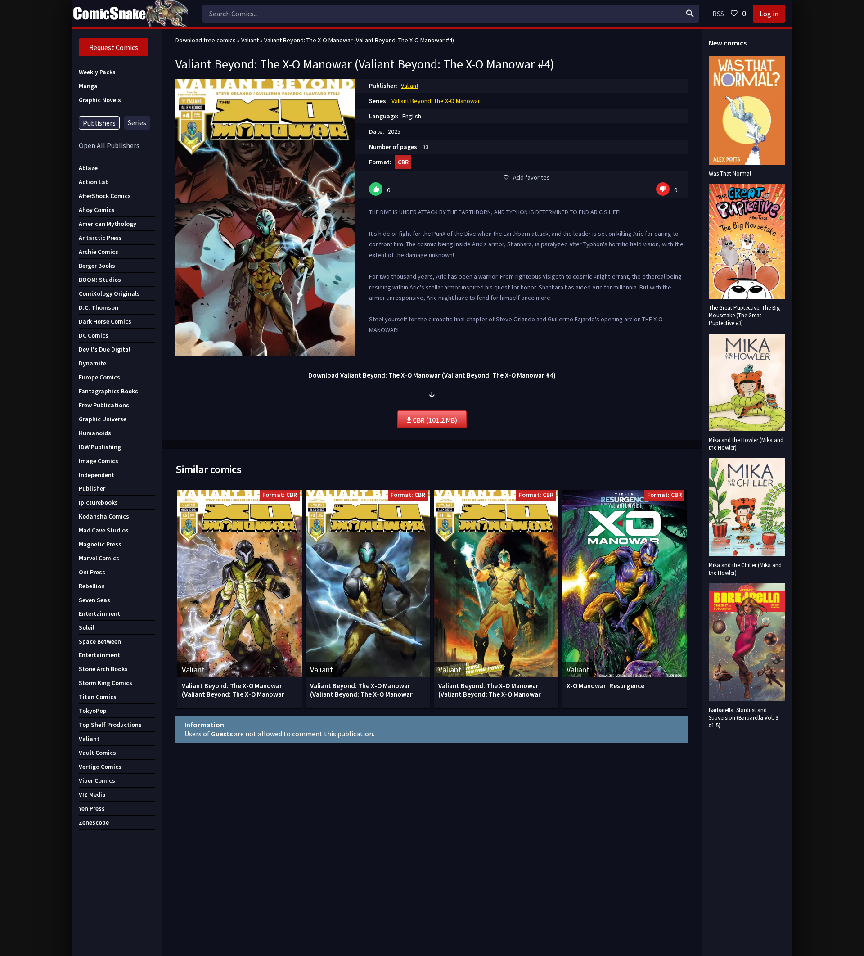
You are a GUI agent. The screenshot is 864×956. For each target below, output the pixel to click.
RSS (718, 13)
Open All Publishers (109, 145)
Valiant (409, 85)
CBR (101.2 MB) (434, 419)
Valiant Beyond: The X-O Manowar (436, 101)
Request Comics (113, 47)
